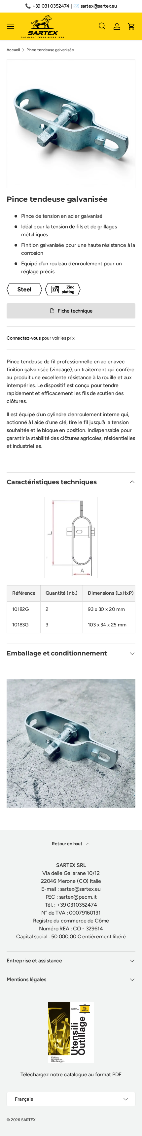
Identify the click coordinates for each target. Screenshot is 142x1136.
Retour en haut (68, 844)
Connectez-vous (24, 338)
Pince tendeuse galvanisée (50, 50)
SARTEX (28, 1120)
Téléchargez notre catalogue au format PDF (71, 1074)
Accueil (13, 50)
